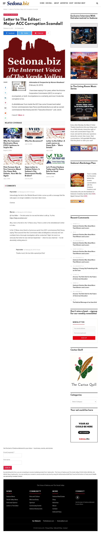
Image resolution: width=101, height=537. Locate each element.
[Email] (5, 108)
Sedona (49, 3)
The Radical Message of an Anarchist (85, 302)
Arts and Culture (34, 496)
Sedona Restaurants (35, 509)
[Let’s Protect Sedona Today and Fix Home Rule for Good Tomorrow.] (55, 159)
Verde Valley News (12, 499)
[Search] (97, 3)
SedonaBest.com (62, 521)
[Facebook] (5, 88)
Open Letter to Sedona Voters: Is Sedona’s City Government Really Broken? (33, 171)
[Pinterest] (5, 103)
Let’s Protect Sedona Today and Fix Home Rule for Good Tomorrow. (55, 170)
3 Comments (20, 28)
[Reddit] (5, 113)
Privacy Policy (49, 528)
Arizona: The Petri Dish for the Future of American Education (84, 278)
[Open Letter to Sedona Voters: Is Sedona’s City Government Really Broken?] (34, 159)
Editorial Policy (56, 512)
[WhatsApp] (5, 118)
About (56, 3)
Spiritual (32, 502)
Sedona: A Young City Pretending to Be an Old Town (85, 269)
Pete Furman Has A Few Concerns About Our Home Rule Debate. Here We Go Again (12, 171)
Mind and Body (34, 499)
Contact (54, 509)
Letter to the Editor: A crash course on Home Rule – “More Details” (55, 144)
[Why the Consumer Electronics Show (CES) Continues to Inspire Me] (12, 133)
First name (6, 459)
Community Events (35, 505)
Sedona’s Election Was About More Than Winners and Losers (84, 227)
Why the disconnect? (34, 141)
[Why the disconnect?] (34, 133)
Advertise (64, 3)
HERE (93, 194)
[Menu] (4, 3)
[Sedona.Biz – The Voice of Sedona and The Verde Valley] (18, 3)
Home (42, 3)
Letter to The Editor (10, 14)
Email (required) (8, 452)
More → (21, 115)
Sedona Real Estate (58, 496)
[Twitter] (5, 93)
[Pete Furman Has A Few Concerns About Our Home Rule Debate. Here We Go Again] (12, 159)
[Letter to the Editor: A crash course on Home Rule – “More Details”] (55, 133)
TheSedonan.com (48, 521)
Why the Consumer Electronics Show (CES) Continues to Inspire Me (11, 144)
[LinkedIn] (5, 98)
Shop (71, 3)
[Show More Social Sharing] (48, 33)
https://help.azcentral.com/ (18, 218)
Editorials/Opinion (11, 502)
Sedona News (10, 496)
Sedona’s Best (79, 3)
